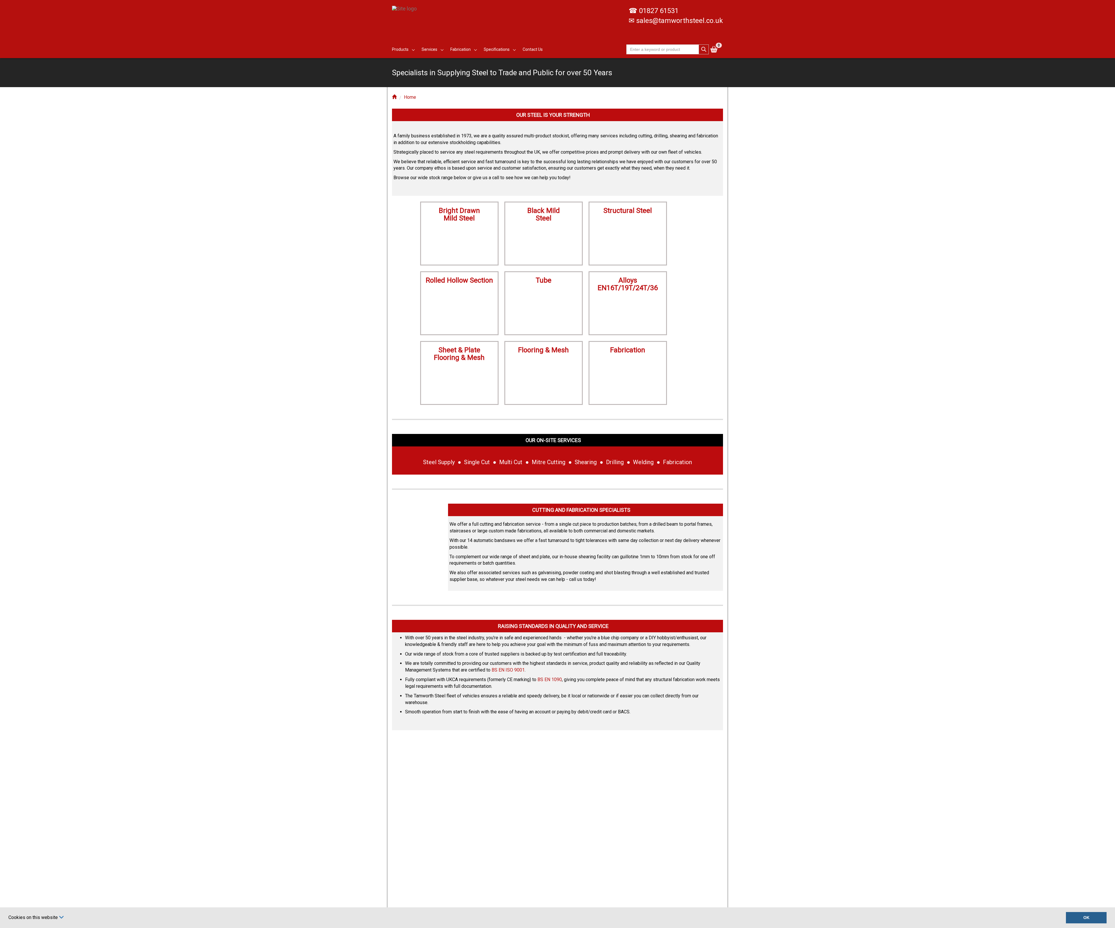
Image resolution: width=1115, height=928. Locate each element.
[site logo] (406, 6)
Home (410, 97)
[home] (394, 97)
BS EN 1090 (549, 679)
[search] (704, 49)
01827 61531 (659, 11)
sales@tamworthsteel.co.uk (679, 21)
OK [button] (1086, 917)
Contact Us (533, 49)
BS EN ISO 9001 (508, 670)
